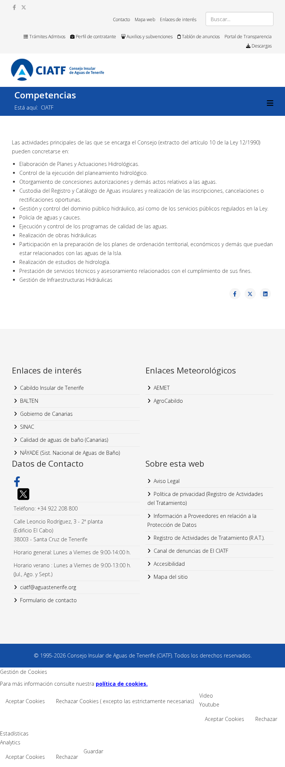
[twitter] (23, 7)
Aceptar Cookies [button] (25, 701)
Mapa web (145, 19)
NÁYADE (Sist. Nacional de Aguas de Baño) (70, 452)
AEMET (162, 387)
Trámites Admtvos (46, 36)
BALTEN (29, 400)
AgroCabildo (168, 400)
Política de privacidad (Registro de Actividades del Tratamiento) (205, 498)
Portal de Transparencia (248, 36)
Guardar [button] (93, 751)
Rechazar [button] (266, 718)
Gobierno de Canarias (46, 413)
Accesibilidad (169, 563)
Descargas (261, 46)
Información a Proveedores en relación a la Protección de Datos (201, 520)
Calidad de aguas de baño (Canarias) (64, 439)
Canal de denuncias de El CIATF (191, 550)
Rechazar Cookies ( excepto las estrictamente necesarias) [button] (125, 701)
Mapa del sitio (171, 576)
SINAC (27, 426)
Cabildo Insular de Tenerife (52, 387)
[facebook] (14, 7)
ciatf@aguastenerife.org (48, 587)
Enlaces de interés (178, 19)
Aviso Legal (167, 480)
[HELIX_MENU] (270, 103)
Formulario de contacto (48, 600)
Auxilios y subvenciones (149, 36)
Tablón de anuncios (200, 36)
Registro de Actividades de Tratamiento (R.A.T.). (209, 537)
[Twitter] (76, 494)
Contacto (121, 19)
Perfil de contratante (95, 36)
